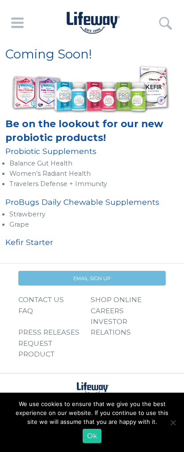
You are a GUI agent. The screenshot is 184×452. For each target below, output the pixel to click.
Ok (92, 436)
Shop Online (116, 299)
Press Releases (48, 332)
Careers (107, 311)
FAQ (25, 311)
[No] (172, 422)
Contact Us (41, 299)
